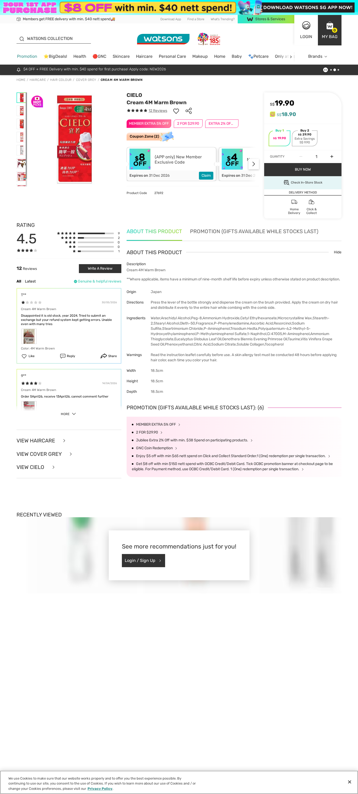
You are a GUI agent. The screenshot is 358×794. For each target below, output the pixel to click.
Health (79, 56)
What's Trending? (223, 19)
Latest (30, 281)
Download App (170, 19)
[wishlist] (176, 111)
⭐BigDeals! (55, 56)
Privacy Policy (100, 789)
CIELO (134, 95)
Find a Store (195, 19)
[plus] (332, 156)
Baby (237, 56)
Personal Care (172, 56)
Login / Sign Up (140, 560)
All (19, 281)
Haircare (144, 56)
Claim (206, 175)
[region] (179, 782)
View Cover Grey (40, 454)
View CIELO (31, 467)
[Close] (349, 782)
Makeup (200, 56)
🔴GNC (99, 56)
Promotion (27, 56)
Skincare (121, 56)
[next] (291, 56)
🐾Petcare (258, 56)
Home (219, 56)
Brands (315, 56)
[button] (329, 30)
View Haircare (36, 440)
